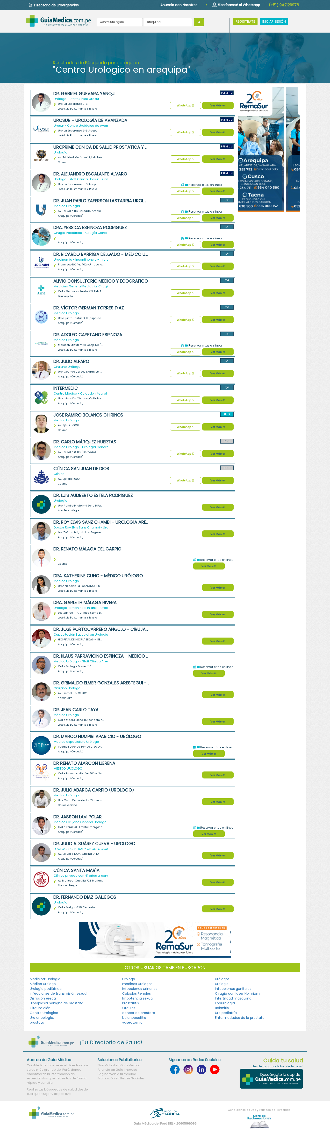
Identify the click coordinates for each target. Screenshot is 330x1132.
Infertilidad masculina (233, 998)
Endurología (225, 1003)
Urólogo (128, 979)
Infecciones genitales (233, 988)
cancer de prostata (138, 1012)
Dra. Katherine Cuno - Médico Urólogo (98, 575)
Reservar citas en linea (205, 185)
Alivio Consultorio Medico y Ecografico (100, 281)
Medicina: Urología (45, 979)
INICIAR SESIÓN (274, 21)
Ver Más (216, 105)
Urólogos (222, 979)
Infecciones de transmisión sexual (58, 993)
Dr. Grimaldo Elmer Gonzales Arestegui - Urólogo (101, 683)
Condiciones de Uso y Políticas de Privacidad (259, 1110)
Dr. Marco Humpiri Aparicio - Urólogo (97, 736)
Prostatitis (130, 1003)
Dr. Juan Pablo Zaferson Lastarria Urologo (101, 200)
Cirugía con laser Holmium (237, 993)
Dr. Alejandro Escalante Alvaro (90, 174)
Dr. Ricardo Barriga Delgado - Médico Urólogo (101, 254)
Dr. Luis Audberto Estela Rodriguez (93, 495)
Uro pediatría (226, 1012)
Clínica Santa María (76, 870)
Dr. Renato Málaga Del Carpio (87, 549)
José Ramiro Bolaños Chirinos (88, 415)
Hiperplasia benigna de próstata (56, 1003)
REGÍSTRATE (245, 21)
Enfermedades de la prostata (240, 1017)
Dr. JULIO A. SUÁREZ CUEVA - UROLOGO (94, 843)
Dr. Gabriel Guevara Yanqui (84, 93)
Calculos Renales (136, 993)
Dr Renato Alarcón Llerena (84, 763)
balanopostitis (134, 1017)
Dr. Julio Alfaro (71, 361)
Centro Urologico (44, 1012)
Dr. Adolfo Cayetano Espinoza (87, 334)
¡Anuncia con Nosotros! (179, 4)
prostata (37, 1022)
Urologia (222, 983)
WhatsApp (184, 105)
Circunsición (40, 1008)
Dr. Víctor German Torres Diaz (88, 308)
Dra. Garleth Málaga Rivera (85, 602)
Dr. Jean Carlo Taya (76, 709)
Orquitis (128, 1008)
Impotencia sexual (137, 998)
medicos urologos (137, 983)
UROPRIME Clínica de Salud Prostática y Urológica (101, 147)
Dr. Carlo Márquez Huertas (84, 441)
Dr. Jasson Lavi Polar (77, 816)
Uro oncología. (42, 1017)
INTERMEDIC (65, 388)
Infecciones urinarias (139, 988)
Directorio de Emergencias (56, 5)
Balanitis (222, 1008)
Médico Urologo (43, 983)
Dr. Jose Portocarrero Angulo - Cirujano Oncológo (101, 629)
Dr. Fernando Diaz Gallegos (84, 897)
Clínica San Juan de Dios (81, 468)
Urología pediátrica (46, 988)
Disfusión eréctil (43, 998)
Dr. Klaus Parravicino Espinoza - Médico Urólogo (101, 656)
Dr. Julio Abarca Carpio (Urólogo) (93, 790)
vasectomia (132, 1022)
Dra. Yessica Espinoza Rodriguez (90, 227)
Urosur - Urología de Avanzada (90, 120)
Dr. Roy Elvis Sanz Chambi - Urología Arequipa (101, 522)
